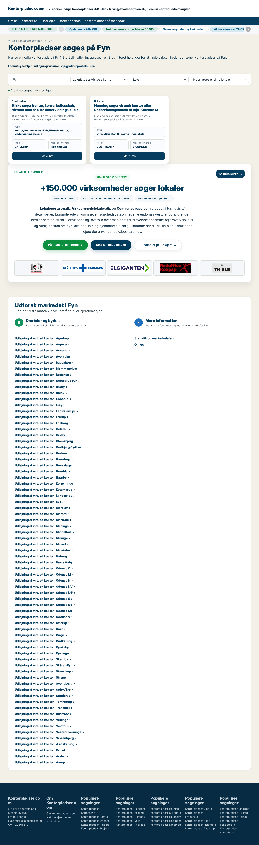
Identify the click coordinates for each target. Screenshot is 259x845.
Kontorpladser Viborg (198, 808)
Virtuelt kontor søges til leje (25, 40)
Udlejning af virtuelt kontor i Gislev (40, 435)
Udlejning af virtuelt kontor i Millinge (41, 538)
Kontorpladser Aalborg (95, 824)
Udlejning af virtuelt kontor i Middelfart (43, 532)
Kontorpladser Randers (130, 808)
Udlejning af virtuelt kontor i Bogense (42, 374)
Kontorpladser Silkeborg (166, 812)
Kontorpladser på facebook (105, 21)
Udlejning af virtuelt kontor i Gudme (41, 453)
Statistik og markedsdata (153, 338)
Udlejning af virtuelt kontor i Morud (40, 544)
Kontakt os (29, 21)
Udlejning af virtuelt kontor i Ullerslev (42, 714)
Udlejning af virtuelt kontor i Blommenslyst (46, 368)
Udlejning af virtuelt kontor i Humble (41, 471)
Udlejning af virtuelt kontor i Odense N (42, 580)
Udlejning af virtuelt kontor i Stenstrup (43, 671)
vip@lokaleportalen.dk (77, 66)
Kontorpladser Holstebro (200, 824)
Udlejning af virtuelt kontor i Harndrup (42, 459)
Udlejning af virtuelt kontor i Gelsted (41, 429)
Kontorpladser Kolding (130, 812)
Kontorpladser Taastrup (200, 828)
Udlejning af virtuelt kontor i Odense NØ (44, 592)
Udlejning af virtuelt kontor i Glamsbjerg (44, 441)
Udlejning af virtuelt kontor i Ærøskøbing (44, 744)
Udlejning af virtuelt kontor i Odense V (42, 617)
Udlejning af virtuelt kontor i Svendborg (43, 683)
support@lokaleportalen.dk (25, 820)
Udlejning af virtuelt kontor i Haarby (41, 477)
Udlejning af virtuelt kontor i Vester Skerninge (48, 732)
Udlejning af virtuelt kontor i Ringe (39, 635)
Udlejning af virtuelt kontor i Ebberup (42, 399)
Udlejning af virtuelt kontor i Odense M (43, 574)
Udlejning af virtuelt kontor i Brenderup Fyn (46, 381)
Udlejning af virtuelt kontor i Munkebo (42, 550)
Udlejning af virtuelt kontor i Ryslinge (42, 653)
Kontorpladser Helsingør (166, 820)
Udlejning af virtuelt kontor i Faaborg (41, 423)
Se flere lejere (230, 174)
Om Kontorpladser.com (60, 813)
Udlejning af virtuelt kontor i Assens (41, 350)
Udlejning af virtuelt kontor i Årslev (40, 756)
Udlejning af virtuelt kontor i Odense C (42, 568)
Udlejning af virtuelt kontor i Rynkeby (42, 647)
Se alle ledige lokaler (111, 244)
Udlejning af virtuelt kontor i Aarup (40, 762)
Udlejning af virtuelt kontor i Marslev (41, 508)
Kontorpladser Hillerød (234, 812)
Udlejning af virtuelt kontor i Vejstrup (42, 726)
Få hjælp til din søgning (65, 244)
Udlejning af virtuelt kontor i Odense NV (44, 586)
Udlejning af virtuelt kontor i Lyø (38, 502)
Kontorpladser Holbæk (234, 816)
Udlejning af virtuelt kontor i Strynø (40, 677)
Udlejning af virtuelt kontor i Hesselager (44, 465)
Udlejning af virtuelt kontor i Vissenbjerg (44, 738)
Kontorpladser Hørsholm (166, 816)
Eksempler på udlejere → (158, 245)
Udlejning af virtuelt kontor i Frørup (40, 417)
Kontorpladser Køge (197, 820)
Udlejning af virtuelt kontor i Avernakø (42, 356)
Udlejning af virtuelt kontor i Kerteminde (44, 483)
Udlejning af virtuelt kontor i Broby (40, 387)
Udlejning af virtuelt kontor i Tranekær (42, 708)
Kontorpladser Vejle (128, 820)
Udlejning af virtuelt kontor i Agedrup (42, 338)
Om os (13, 21)
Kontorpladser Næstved (166, 824)
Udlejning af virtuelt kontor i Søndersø (43, 695)
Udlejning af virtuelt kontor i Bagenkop (43, 362)
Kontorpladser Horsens (130, 816)
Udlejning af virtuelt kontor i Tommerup (43, 702)
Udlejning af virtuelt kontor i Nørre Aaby (44, 562)
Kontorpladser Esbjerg (95, 828)
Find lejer (48, 21)
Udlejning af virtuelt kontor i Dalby (39, 393)
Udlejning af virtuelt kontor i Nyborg (41, 556)
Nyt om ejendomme (58, 817)
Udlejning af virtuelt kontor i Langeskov (43, 495)
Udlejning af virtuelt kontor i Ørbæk (40, 750)
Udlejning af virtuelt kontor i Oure (39, 629)
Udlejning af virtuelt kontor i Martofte (42, 520)
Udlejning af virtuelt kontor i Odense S (42, 599)
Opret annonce (70, 21)
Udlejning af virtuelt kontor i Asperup (42, 344)
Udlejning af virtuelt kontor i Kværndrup (43, 489)
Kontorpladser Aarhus (94, 816)
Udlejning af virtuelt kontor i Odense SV (43, 605)
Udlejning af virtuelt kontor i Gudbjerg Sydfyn (48, 447)
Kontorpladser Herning (165, 808)
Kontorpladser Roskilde (130, 824)
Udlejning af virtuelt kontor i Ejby (38, 405)
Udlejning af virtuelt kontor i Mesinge (42, 526)
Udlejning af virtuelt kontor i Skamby (41, 659)
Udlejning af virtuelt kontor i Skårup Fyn (43, 665)
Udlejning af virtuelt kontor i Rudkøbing (43, 641)
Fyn (49, 40)
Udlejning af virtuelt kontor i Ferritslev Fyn (45, 411)
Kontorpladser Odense (95, 820)
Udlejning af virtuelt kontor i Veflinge (41, 720)
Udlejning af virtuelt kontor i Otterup (41, 623)
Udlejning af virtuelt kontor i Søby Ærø (43, 689)
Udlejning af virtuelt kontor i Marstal (41, 514)
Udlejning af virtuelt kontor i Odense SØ (43, 611)
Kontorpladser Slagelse (234, 808)
